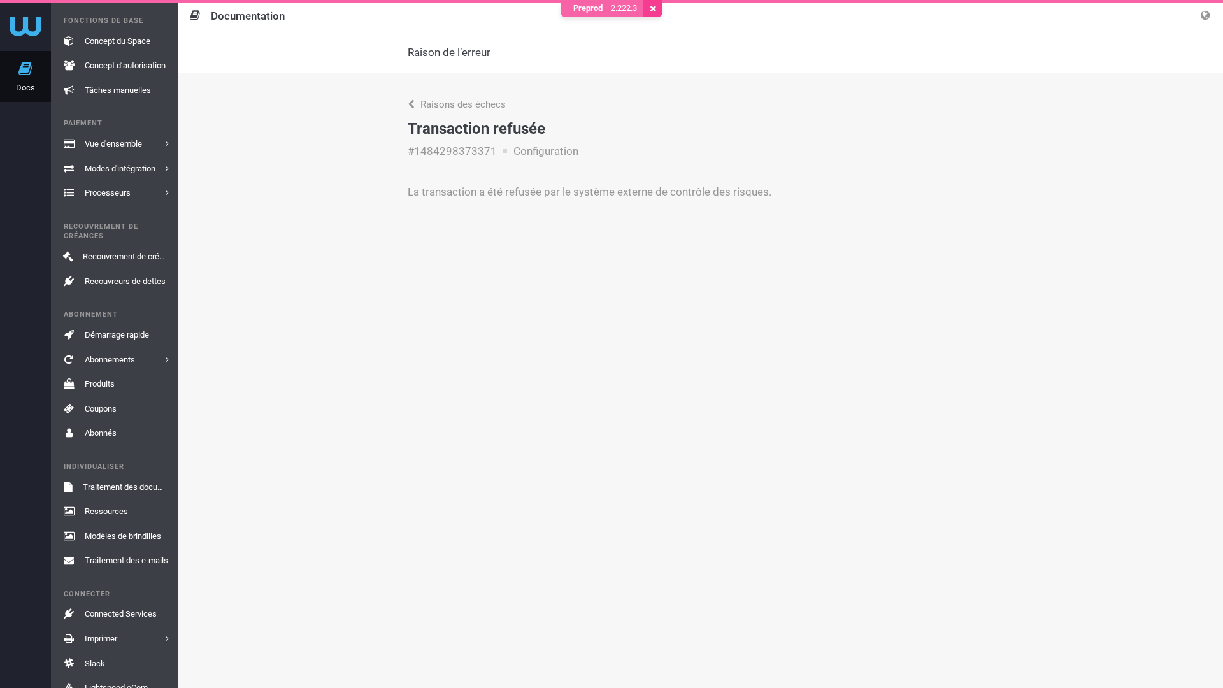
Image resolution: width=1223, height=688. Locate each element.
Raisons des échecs (462, 104)
